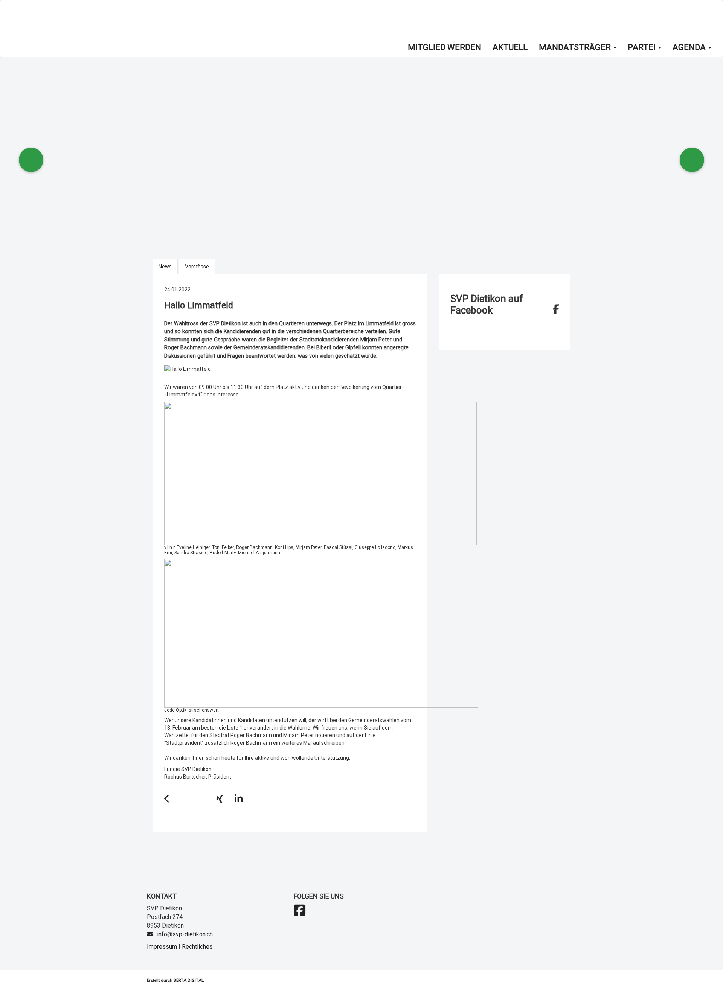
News (165, 267)
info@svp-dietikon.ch (185, 934)
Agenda (690, 47)
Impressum (162, 946)
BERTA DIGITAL (189, 980)
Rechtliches (197, 946)
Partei (642, 47)
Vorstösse (197, 267)
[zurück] (170, 800)
